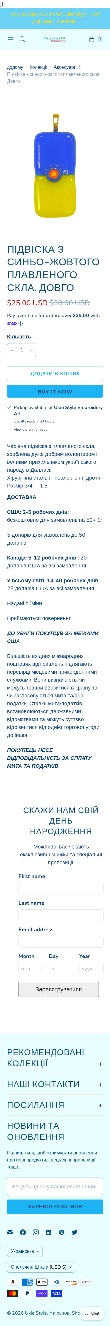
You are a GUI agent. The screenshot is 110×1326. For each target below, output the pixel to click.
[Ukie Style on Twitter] (78, 1232)
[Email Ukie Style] (13, 1232)
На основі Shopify (68, 1313)
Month (26, 956)
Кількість (19, 336)
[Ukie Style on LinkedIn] (52, 1232)
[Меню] (10, 39)
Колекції (38, 67)
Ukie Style (36, 1313)
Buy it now (55, 392)
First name (31, 876)
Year (84, 956)
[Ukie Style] (55, 39)
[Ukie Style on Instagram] (39, 1232)
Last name (31, 902)
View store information (32, 430)
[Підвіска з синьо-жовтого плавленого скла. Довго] (55, 164)
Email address (36, 929)
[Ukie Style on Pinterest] (65, 1232)
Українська (22, 1251)
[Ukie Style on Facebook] (26, 1232)
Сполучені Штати (39, 1267)
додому (15, 67)
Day (53, 956)
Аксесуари (65, 67)
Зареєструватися (58, 989)
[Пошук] (22, 39)
